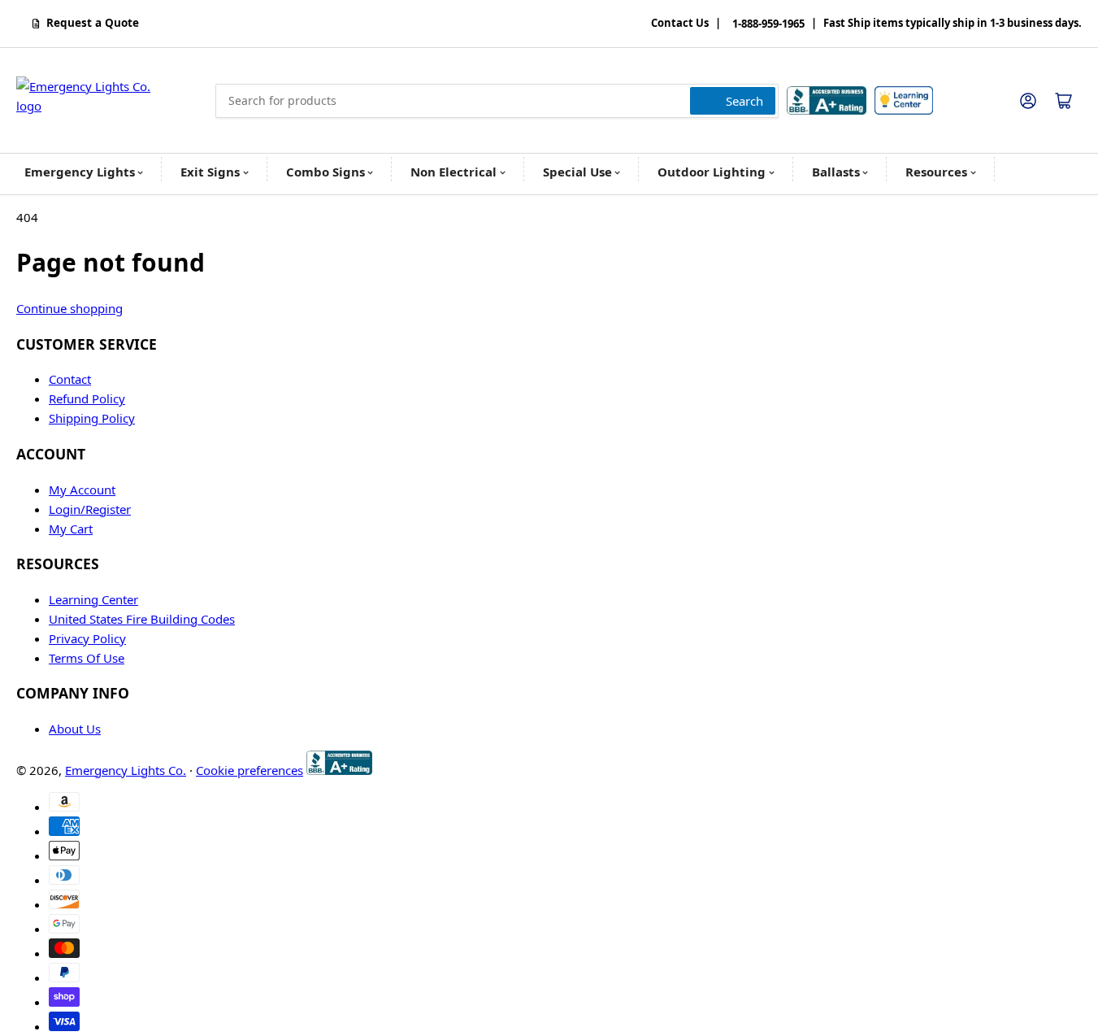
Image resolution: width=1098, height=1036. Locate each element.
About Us (75, 728)
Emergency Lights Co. (125, 770)
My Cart (71, 528)
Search (744, 101)
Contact (70, 379)
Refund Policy (87, 398)
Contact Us (680, 23)
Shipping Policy (92, 418)
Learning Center (93, 599)
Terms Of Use (86, 658)
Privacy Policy (87, 638)
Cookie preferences (249, 770)
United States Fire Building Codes (142, 619)
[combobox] (497, 101)
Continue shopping (69, 308)
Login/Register (90, 509)
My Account (82, 489)
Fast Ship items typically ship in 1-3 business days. (952, 23)
